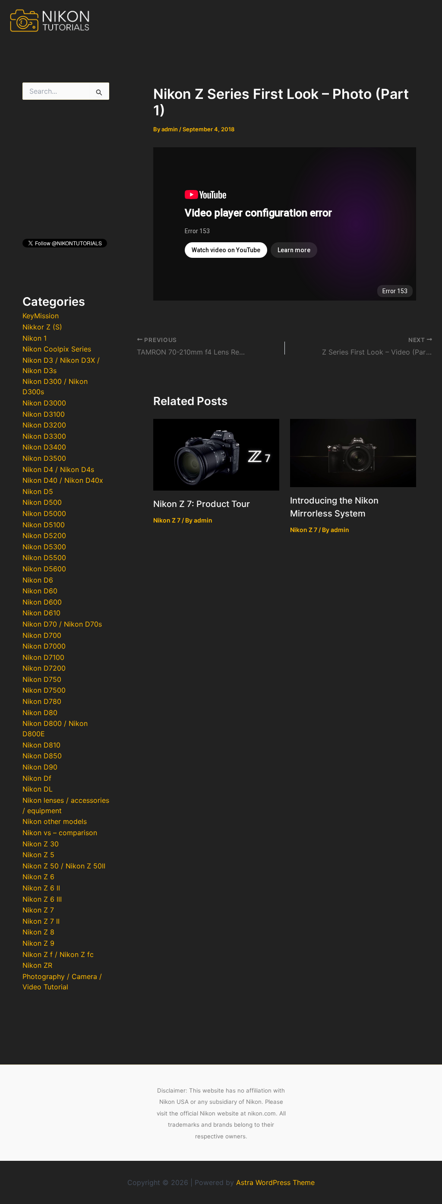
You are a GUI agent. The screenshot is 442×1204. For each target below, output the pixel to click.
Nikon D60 (39, 590)
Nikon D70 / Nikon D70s (62, 624)
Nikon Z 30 (40, 844)
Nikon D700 (41, 635)
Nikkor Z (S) (42, 327)
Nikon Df (36, 778)
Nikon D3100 (43, 414)
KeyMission (40, 315)
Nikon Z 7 (38, 910)
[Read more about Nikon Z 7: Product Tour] (216, 454)
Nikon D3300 (44, 436)
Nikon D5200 (44, 535)
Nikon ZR (37, 965)
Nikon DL (37, 789)
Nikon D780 (41, 701)
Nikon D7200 (44, 668)
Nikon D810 (41, 745)
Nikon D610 (41, 612)
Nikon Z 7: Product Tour (201, 504)
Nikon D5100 (43, 524)
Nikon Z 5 (38, 854)
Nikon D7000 (44, 646)
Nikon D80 (39, 712)
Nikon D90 (39, 767)
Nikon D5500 (44, 557)
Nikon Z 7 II (41, 921)
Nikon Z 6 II (41, 888)
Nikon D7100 (43, 657)
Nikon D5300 (44, 546)
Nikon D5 (37, 491)
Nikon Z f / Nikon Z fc (58, 954)
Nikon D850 (42, 755)
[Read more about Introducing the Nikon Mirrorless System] (353, 452)
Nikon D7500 (44, 690)
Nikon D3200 (44, 425)
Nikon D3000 (44, 403)
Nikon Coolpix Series (56, 349)
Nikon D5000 (44, 513)
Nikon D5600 (44, 568)
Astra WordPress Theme (275, 1182)
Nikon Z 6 (38, 876)
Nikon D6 (37, 580)
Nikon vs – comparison (59, 832)
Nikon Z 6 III (42, 899)
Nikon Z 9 (38, 943)
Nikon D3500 (44, 458)
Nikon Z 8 (38, 932)
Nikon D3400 (44, 447)
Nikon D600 (42, 602)
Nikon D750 (41, 679)
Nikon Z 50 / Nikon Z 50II (63, 866)
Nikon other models (54, 821)
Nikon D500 (42, 502)
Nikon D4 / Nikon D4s (58, 469)
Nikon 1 (34, 338)
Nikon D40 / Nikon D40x (62, 480)
